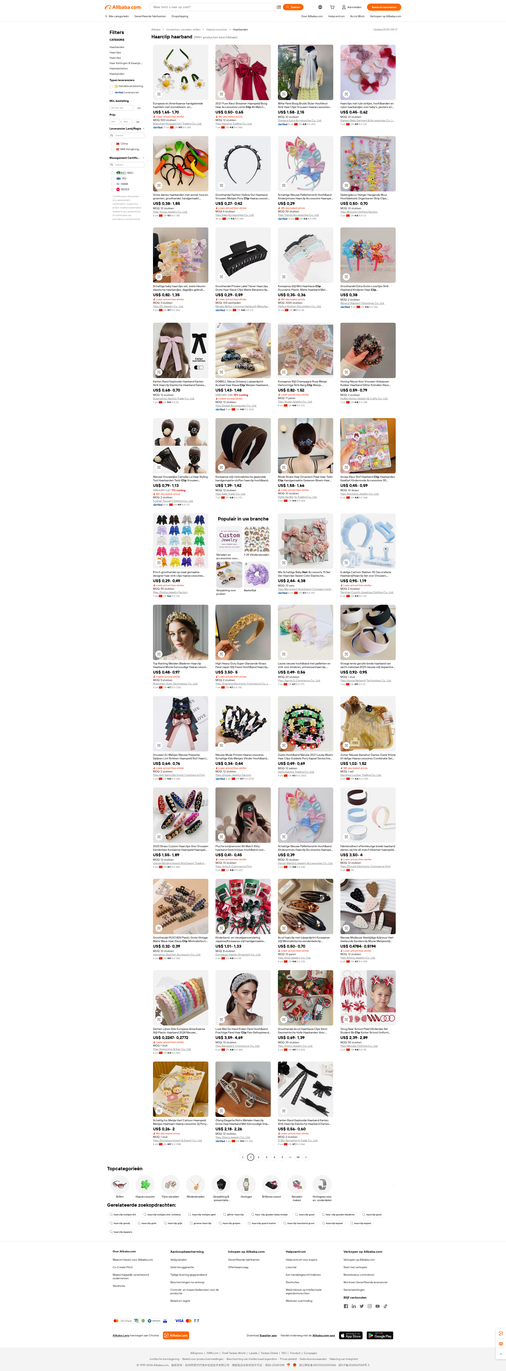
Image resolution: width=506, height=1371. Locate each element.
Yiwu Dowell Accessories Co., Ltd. (236, 405)
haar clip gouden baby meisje (271, 1214)
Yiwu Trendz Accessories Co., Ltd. (298, 215)
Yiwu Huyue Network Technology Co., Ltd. (365, 680)
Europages (310, 1353)
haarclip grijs (175, 1223)
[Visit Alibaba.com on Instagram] (369, 1306)
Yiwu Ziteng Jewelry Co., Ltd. (232, 1137)
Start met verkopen (355, 1267)
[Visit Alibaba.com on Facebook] (346, 1306)
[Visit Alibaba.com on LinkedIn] (353, 1306)
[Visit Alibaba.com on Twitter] (361, 1306)
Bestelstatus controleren (359, 1274)
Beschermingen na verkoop (187, 1282)
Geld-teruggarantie (182, 1267)
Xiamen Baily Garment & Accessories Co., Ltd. (368, 120)
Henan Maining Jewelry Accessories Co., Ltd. (305, 863)
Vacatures (119, 1285)
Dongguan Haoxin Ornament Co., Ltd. (238, 954)
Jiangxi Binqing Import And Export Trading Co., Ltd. (180, 863)
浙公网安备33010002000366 (317, 1365)
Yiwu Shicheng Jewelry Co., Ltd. (359, 493)
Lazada (253, 1353)
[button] (279, 7)
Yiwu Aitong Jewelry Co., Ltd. (357, 957)
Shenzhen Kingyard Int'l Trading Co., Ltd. (177, 123)
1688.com (212, 1353)
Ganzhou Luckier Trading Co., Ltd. (360, 775)
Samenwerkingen (354, 1289)
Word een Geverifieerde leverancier (366, 1282)
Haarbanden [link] (240, 29)
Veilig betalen (178, 1259)
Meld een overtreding (299, 1300)
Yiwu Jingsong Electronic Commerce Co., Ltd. (243, 683)
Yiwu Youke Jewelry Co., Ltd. (295, 401)
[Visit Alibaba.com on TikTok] (385, 1306)
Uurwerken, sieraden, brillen (183, 29)
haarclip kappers (123, 1232)
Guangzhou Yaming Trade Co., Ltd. (173, 398)
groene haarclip (202, 1223)
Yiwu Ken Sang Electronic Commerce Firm (179, 775)
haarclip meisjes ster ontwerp (164, 1214)
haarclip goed (373, 1214)
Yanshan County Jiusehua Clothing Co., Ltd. (367, 592)
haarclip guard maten (264, 1223)
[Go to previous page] (242, 1157)
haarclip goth (149, 1223)
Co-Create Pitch (123, 1267)
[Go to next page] (306, 1157)
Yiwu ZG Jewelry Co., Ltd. (168, 306)
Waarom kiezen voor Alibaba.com (133, 1259)
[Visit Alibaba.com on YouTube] (377, 1306)
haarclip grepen (231, 1223)
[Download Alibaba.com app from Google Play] (380, 1335)
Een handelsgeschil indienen (303, 1274)
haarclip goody (122, 1223)
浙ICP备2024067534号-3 (353, 1365)
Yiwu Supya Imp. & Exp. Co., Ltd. (172, 1049)
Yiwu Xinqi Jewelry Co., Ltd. (294, 957)
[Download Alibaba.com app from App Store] (351, 1335)
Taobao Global (269, 1353)
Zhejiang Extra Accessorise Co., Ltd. (300, 120)
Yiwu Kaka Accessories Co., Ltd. (234, 215)
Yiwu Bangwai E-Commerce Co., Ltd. (237, 1045)
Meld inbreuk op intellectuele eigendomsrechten (304, 1291)
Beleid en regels (180, 1300)
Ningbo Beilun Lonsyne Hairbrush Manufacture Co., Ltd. (243, 306)
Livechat (291, 1267)
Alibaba (155, 29)
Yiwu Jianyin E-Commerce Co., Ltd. (299, 680)
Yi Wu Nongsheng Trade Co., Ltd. (298, 1140)
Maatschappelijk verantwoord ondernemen (131, 1276)
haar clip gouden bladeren (340, 1214)
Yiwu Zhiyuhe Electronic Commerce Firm (365, 866)
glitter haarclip (235, 1214)
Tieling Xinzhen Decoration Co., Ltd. (299, 306)
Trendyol (295, 1353)
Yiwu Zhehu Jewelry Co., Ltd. (295, 1045)
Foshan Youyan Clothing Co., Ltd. (173, 500)
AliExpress (196, 1353)
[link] (501, 1333)
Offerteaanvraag (238, 1267)
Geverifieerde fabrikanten (244, 1259)
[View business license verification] (289, 1365)
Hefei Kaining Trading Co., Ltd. (296, 771)
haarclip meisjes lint (125, 1214)
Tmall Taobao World (233, 1353)
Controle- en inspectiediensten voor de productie (194, 1291)
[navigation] (127, 593)
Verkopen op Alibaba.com (359, 1259)
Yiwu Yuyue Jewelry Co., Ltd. (170, 211)
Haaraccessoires (216, 29)
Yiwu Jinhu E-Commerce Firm (233, 866)
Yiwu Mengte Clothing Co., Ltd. (359, 1045)
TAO (283, 1353)
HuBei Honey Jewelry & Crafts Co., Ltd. (364, 398)
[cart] (333, 7)
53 (298, 1157)
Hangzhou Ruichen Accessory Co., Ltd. (177, 954)
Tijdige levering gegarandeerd (188, 1274)
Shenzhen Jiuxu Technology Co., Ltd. (175, 683)
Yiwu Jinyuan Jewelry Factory (233, 775)
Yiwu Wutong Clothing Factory (359, 211)
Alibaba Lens (121, 1335)
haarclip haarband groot (300, 1223)
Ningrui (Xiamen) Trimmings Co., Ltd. (362, 303)
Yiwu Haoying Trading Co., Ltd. (233, 123)
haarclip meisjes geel (204, 1214)
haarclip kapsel (334, 1223)
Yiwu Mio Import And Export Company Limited (305, 589)
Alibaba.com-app (323, 1335)
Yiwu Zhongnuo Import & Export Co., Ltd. (177, 1140)
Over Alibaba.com (124, 1251)
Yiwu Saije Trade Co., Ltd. (230, 493)
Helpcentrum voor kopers (301, 1259)
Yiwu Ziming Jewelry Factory (170, 592)
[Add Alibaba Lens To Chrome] (176, 1335)
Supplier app (268, 1335)
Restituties (292, 1282)
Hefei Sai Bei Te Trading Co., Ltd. (297, 497)
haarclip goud (306, 1214)
